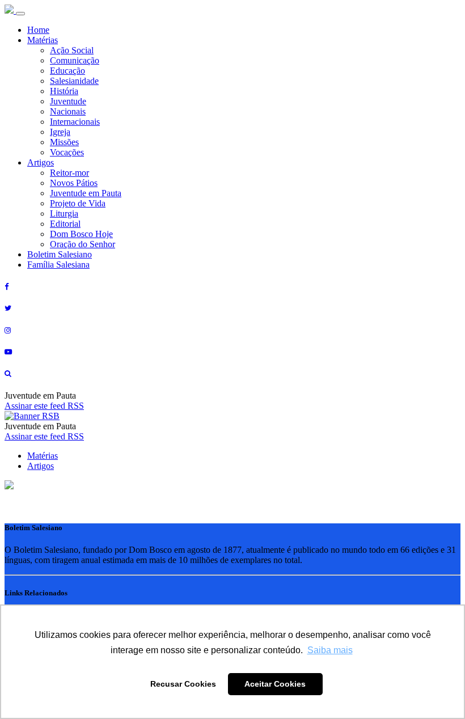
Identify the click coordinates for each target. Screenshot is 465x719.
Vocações (67, 152)
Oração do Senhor (82, 244)
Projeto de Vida (77, 203)
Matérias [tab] (42, 455)
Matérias (42, 40)
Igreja (60, 132)
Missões (64, 142)
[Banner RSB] (32, 416)
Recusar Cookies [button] (183, 683)
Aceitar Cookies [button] (275, 683)
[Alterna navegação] (20, 13)
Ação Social (72, 50)
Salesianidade (74, 81)
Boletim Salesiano (59, 254)
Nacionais (68, 111)
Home (38, 30)
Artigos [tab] (40, 466)
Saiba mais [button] (330, 650)
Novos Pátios (74, 183)
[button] (9, 486)
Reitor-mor (69, 172)
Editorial (65, 224)
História (64, 91)
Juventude (68, 101)
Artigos (40, 162)
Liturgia (64, 213)
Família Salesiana (58, 264)
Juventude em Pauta (85, 193)
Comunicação (74, 60)
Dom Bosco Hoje (81, 234)
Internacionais (75, 121)
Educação (67, 70)
